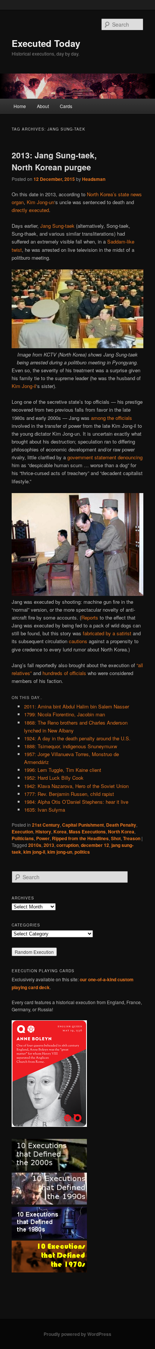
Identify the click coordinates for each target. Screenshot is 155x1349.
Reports (89, 617)
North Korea (121, 831)
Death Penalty (121, 824)
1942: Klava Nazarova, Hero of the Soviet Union (76, 786)
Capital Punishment (83, 824)
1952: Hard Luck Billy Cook (54, 777)
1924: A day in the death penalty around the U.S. (77, 738)
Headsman (93, 179)
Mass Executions (87, 831)
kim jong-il (34, 851)
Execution (22, 831)
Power (43, 838)
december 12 (95, 845)
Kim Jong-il (24, 386)
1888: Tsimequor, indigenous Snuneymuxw (70, 746)
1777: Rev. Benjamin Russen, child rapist (69, 793)
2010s (34, 845)
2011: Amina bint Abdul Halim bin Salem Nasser (76, 706)
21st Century (46, 824)
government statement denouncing (105, 457)
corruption (67, 845)
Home (20, 106)
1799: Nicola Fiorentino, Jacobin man (64, 714)
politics (82, 851)
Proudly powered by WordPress (77, 1334)
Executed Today (46, 43)
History (43, 831)
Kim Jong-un (40, 202)
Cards (66, 106)
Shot (116, 838)
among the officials (111, 417)
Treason (131, 838)
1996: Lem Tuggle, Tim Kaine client (62, 769)
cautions (78, 641)
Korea (60, 831)
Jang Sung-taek (57, 225)
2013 (49, 845)
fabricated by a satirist (107, 633)
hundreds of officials (64, 673)
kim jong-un (59, 851)
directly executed (30, 210)
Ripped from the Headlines (80, 838)
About (43, 106)
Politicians (23, 838)
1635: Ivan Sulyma (44, 809)
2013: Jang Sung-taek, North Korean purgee (54, 161)
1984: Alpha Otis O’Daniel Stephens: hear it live (76, 801)
